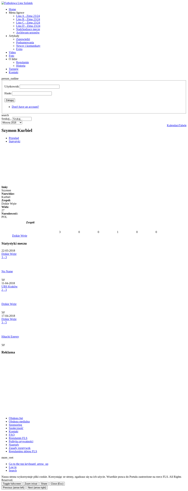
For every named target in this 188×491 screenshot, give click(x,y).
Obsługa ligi (16, 418)
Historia (20, 65)
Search (13, 470)
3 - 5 (4, 322)
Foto (11, 55)
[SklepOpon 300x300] (29, 411)
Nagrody (14, 444)
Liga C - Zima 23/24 (28, 22)
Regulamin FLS (18, 438)
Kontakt (13, 72)
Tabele (183, 125)
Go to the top (28, 463)
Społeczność (16, 428)
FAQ (12, 434)
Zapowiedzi (23, 39)
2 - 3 (4, 289)
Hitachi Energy (10, 336)
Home (12, 9)
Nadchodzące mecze (28, 29)
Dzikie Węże (19, 235)
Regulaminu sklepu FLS (23, 451)
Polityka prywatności (21, 441)
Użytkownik (11, 86)
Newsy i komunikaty (28, 45)
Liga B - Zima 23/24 (28, 19)
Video (12, 52)
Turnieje (13, 69)
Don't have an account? (25, 106)
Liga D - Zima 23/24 (28, 25)
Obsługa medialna (19, 421)
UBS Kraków (9, 286)
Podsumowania (25, 42)
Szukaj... (6, 118)
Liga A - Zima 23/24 (28, 15)
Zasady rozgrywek (19, 448)
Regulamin (22, 62)
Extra (19, 49)
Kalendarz (173, 125)
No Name (7, 271)
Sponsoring (15, 424)
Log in (13, 467)
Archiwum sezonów (28, 32)
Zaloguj (10, 100)
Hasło (7, 93)
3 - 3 (4, 257)
